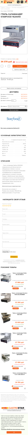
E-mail (3, 214)
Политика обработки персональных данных (13, 429)
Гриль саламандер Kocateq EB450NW (19, 353)
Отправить (14, 256)
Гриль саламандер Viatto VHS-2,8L (20, 333)
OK (14, 432)
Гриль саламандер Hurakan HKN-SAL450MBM (19, 293)
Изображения (6, 250)
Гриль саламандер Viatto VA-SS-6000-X (20, 273)
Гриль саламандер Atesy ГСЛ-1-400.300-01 (20, 373)
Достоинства (5, 241)
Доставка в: (4, 106)
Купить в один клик (20, 69)
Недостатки (5, 233)
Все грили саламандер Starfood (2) (10, 128)
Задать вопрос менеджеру (14, 88)
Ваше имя (5, 209)
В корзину (20, 66)
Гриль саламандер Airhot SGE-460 (20, 313)
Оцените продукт (7, 204)
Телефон (4, 219)
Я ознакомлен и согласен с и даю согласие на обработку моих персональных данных (14, 261)
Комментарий (5, 224)
